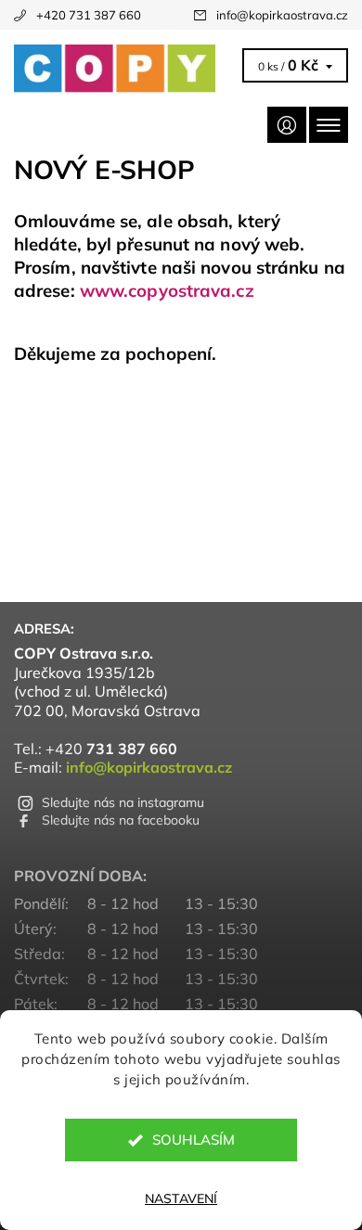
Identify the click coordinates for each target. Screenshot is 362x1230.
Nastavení (181, 1198)
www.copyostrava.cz (167, 290)
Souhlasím (193, 1139)
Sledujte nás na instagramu (123, 802)
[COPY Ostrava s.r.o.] (125, 69)
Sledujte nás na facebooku (121, 820)
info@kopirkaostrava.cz (282, 14)
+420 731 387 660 (88, 14)
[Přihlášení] (286, 125)
